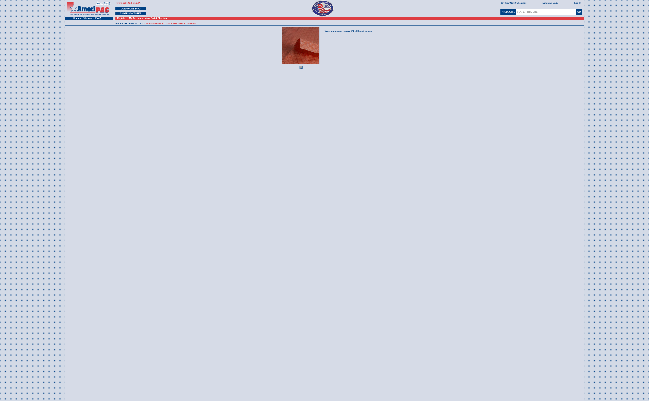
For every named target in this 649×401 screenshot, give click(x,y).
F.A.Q (98, 18)
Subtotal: (550, 3)
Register (121, 18)
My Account (135, 18)
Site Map (87, 18)
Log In (577, 3)
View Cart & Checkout (156, 18)
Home (76, 18)
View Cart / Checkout (515, 3)
